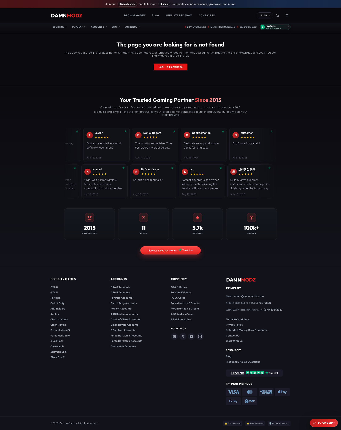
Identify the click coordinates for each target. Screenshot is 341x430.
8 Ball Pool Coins (181, 319)
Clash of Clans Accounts (125, 319)
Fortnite (55, 297)
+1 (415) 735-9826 (260, 302)
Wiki (114, 27)
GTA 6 (54, 287)
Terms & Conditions (238, 319)
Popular (77, 27)
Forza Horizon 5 (60, 330)
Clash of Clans (59, 319)
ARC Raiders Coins (182, 314)
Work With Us (234, 340)
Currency (131, 27)
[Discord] (174, 336)
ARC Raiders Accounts (124, 314)
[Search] (277, 15)
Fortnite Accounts (121, 297)
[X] (182, 336)
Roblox (54, 314)
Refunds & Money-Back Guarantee (246, 330)
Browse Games (134, 15)
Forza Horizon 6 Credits (185, 308)
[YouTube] (191, 336)
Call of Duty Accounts (124, 303)
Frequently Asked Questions (243, 361)
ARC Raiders (57, 308)
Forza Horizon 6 (60, 335)
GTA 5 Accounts (120, 292)
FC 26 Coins (178, 297)
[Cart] (287, 15)
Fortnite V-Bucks (181, 292)
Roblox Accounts (121, 308)
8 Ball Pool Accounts (123, 330)
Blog (155, 15)
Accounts (97, 27)
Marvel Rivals (58, 351)
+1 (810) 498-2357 (271, 309)
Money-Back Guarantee (222, 27)
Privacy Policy (234, 324)
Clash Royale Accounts (125, 324)
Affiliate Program (178, 15)
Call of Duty (57, 303)
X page (164, 4)
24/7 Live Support (196, 27)
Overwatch (57, 346)
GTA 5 (54, 292)
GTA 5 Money (179, 287)
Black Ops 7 (57, 357)
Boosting (58, 27)
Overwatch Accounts (123, 346)
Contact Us (207, 15)
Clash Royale (58, 324)
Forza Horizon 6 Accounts (126, 340)
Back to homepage (170, 67)
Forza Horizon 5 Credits (185, 303)
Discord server (127, 4)
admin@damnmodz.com (249, 296)
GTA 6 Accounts (120, 287)
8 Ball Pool (56, 340)
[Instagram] (200, 336)
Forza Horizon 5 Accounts (126, 335)
